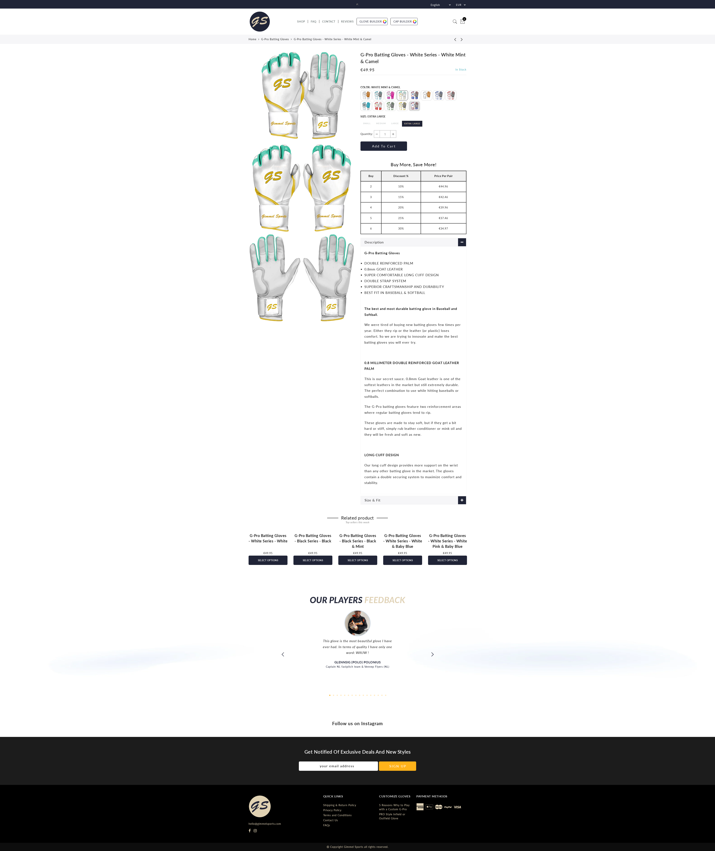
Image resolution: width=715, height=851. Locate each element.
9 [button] (359, 695)
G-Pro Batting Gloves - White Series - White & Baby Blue (402, 540)
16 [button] (385, 695)
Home (252, 39)
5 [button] (344, 695)
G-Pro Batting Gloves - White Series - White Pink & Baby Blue (447, 540)
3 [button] (337, 695)
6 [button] (348, 695)
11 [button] (367, 695)
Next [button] (466, 547)
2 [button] (333, 695)
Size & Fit (372, 500)
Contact (328, 21)
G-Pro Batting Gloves (275, 39)
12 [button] (370, 695)
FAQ (313, 21)
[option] (302, 96)
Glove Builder (371, 21)
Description (374, 242)
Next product (461, 39)
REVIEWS (347, 21)
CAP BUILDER (402, 21)
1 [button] (330, 695)
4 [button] (341, 695)
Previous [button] (248, 547)
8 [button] (356, 695)
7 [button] (352, 695)
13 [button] (374, 695)
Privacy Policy (332, 810)
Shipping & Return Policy (339, 805)
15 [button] (382, 695)
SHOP (301, 21)
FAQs (326, 825)
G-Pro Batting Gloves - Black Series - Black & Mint (357, 540)
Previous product (452, 39)
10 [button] (363, 695)
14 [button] (378, 695)
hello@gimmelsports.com (265, 823)
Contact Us (330, 820)
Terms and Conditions (337, 815)
